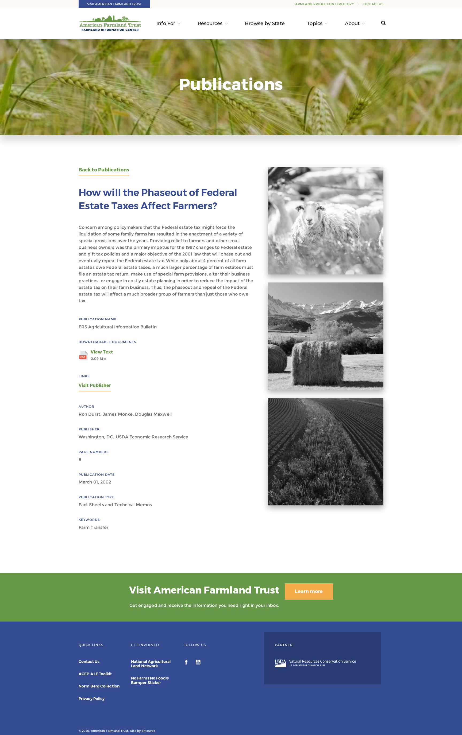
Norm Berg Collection (99, 686)
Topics (314, 23)
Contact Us (373, 4)
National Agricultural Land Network (151, 663)
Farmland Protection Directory (324, 4)
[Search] (378, 23)
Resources (210, 23)
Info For (165, 23)
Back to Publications (104, 170)
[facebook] (186, 663)
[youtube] (198, 663)
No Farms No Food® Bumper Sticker (150, 680)
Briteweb (148, 731)
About (352, 23)
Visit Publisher (95, 385)
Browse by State (265, 23)
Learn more (309, 591)
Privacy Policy (92, 698)
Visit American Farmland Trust (114, 4)
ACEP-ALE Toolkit (95, 673)
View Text (102, 355)
